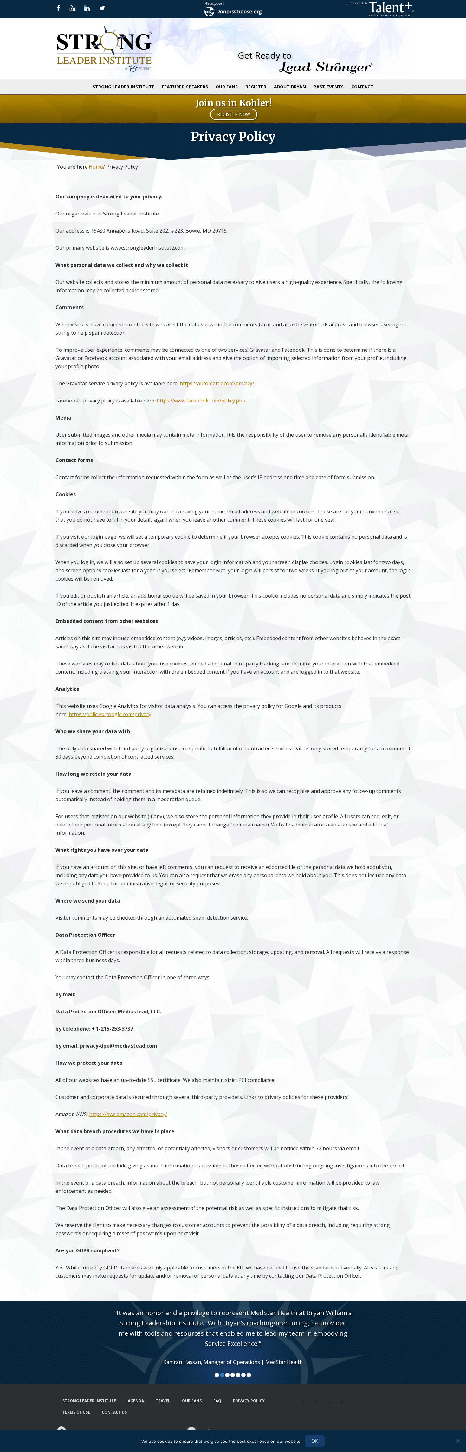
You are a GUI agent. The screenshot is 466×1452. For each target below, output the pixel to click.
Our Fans (192, 1401)
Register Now (233, 114)
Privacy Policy (249, 1401)
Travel (163, 1401)
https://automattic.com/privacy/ (217, 383)
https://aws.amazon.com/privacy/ (128, 1114)
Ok (314, 1441)
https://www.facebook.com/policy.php (201, 400)
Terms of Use (76, 1412)
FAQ (217, 1401)
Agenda (136, 1401)
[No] (458, 1441)
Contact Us (114, 1412)
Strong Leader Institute (114, 48)
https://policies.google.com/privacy (110, 714)
